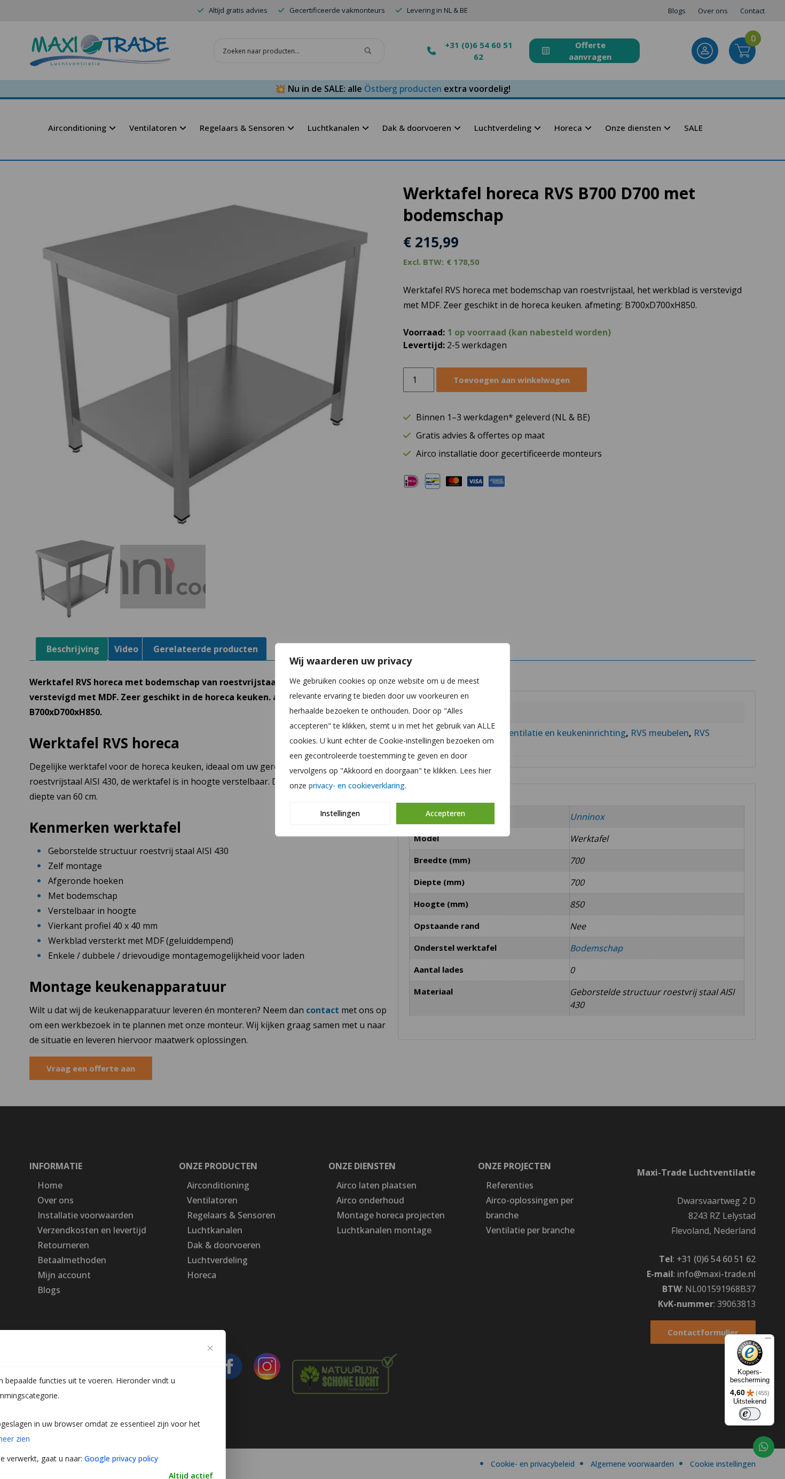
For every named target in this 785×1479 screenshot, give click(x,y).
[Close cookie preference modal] (210, 1348)
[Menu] (768, 1340)
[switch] (749, 1413)
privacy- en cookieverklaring (357, 785)
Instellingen (340, 813)
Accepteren (445, 813)
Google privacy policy (121, 1458)
